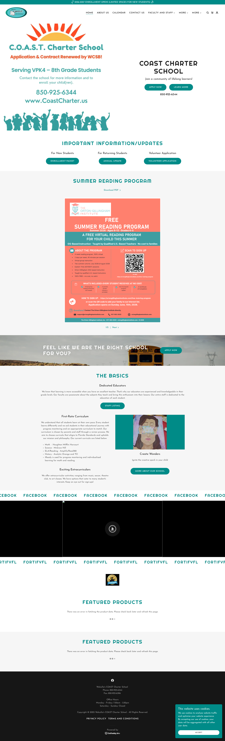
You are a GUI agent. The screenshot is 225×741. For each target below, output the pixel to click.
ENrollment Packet (62, 161)
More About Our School (150, 471)
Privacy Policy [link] (96, 719)
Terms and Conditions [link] (123, 719)
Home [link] (89, 13)
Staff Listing (112, 406)
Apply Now (155, 87)
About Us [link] (103, 13)
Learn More (181, 87)
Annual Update (112, 161)
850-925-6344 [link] (168, 94)
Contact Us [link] (136, 13)
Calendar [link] (119, 13)
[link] (16, 12)
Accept (198, 732)
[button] (161, 12)
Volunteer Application (162, 161)
